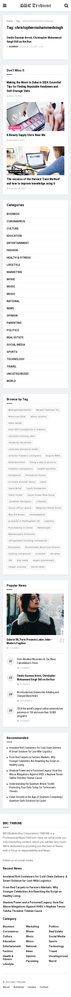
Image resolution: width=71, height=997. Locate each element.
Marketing (14, 272)
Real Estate (15, 337)
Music (11, 286)
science (40, 554)
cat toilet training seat (21, 436)
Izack (43, 482)
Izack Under (16, 495)
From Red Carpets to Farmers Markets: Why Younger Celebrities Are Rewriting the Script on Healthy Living (34, 761)
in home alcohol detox (22, 482)
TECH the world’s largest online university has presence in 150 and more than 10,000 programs (40, 712)
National (13, 301)
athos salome (39, 416)
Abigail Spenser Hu (47, 410)
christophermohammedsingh (38, 21)
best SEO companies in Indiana (27, 429)
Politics (13, 330)
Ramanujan (44, 528)
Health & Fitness (19, 257)
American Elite (17, 416)
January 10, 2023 (29, 47)
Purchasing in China (21, 528)
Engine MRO (53, 456)
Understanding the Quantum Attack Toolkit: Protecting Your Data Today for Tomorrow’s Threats (32, 787)
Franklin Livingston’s (21, 469)
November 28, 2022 (17, 189)
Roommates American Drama (42, 547)
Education (15, 172)
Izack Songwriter (36, 488)
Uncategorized (18, 373)
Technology (15, 359)
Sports (12, 351)
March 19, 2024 (15, 96)
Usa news (22, 560)
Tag (18, 21)
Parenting (14, 322)
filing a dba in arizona (43, 462)
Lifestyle (15, 128)
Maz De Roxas (17, 514)
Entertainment (18, 243)
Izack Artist (15, 488)
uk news (55, 554)
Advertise (18, 987)
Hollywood (15, 475)
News (10, 308)
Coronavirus (16, 221)
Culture (13, 228)
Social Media (16, 344)
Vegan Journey (17, 567)
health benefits (47, 469)
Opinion (12, 315)
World (11, 380)
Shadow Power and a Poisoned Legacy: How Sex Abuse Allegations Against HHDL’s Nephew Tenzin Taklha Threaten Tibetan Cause (36, 774)
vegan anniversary (43, 560)
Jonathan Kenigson (20, 501)
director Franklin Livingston (25, 456)
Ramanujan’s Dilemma (22, 534)
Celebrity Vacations (20, 442)
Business (13, 213)
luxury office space (20, 508)
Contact (44, 987)
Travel (11, 366)
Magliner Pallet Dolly (48, 508)
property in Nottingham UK (24, 521)
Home (10, 21)
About (6, 987)
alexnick (13, 47)
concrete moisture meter (23, 449)
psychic (49, 521)
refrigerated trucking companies (28, 540)
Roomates (14, 547)
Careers (32, 987)
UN (10, 560)
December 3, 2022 (16, 140)
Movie (11, 279)
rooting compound (20, 554)
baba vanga (15, 423)
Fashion (12, 250)
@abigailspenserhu (20, 410)
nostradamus (37, 514)
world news (37, 567)
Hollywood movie (36, 475)
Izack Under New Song (41, 495)
